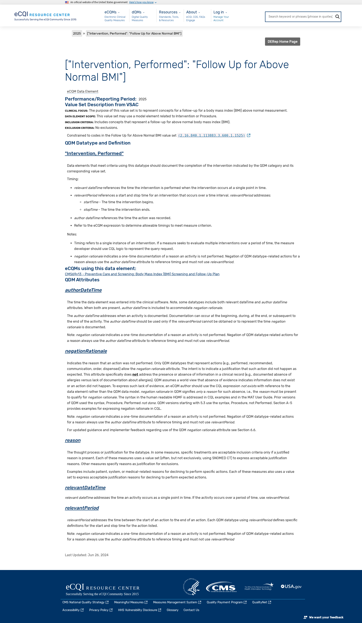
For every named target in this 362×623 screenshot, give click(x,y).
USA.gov (291, 587)
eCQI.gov (108, 590)
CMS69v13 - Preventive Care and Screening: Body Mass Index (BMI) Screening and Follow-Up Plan (142, 274)
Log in (218, 12)
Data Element (87, 91)
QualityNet (259, 602)
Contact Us (191, 610)
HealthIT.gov (259, 587)
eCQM (71, 91)
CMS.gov (221, 587)
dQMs (136, 12)
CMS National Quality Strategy (83, 602)
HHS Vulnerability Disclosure (137, 610)
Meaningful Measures (129, 602)
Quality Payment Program (225, 602)
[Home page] (45, 15)
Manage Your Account (221, 18)
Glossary (172, 610)
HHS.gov (191, 586)
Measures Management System (175, 602)
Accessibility (71, 610)
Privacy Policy (99, 610)
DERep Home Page (282, 42)
